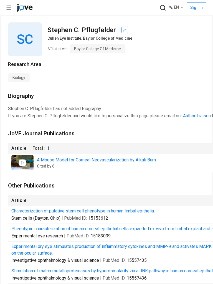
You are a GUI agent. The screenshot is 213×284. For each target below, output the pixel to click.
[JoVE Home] (25, 8)
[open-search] (163, 8)
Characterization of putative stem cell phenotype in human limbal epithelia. (83, 211)
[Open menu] (8, 7)
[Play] (22, 162)
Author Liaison (197, 115)
